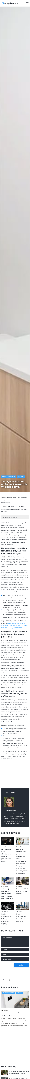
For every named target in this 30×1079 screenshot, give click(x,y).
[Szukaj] (3, 980)
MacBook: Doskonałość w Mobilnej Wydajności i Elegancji (6, 918)
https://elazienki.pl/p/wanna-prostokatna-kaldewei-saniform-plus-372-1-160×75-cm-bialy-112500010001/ (14, 625)
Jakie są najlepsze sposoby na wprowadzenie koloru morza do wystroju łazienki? (7, 893)
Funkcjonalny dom (8, 476)
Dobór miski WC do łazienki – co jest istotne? (22, 891)
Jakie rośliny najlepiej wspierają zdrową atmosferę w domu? (19, 1072)
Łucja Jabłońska (8, 506)
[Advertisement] (15, 774)
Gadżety (21, 476)
